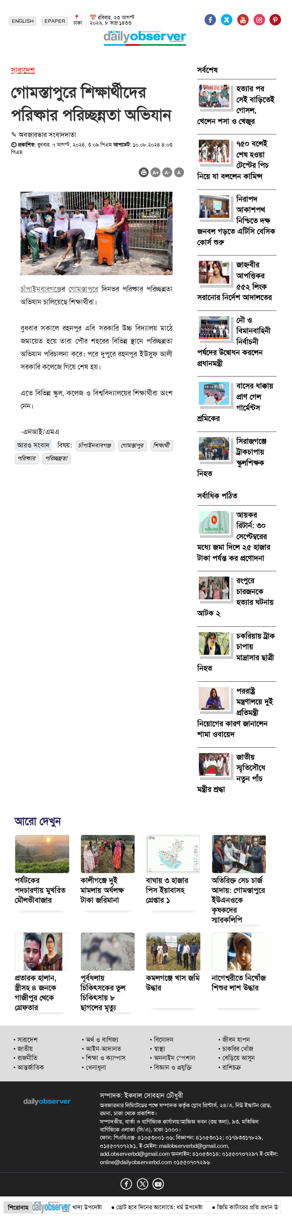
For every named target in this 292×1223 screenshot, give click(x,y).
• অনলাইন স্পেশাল (172, 1058)
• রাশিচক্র (229, 1067)
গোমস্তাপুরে (83, 289)
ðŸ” (280, 1207)
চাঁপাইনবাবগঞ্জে (41, 289)
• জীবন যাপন (234, 1039)
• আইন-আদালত (101, 1049)
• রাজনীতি (25, 1058)
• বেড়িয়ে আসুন (236, 1058)
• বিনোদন (161, 1039)
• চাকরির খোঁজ (235, 1049)
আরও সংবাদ (33, 445)
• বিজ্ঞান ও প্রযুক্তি (171, 1067)
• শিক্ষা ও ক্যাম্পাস (103, 1058)
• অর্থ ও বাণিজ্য (100, 1039)
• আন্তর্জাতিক (28, 1067)
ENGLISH (22, 21)
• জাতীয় (23, 1049)
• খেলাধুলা (94, 1067)
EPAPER (54, 21)
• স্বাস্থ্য (157, 1049)
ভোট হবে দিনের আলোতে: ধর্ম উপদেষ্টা (148, 1207)
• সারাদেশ (25, 1039)
